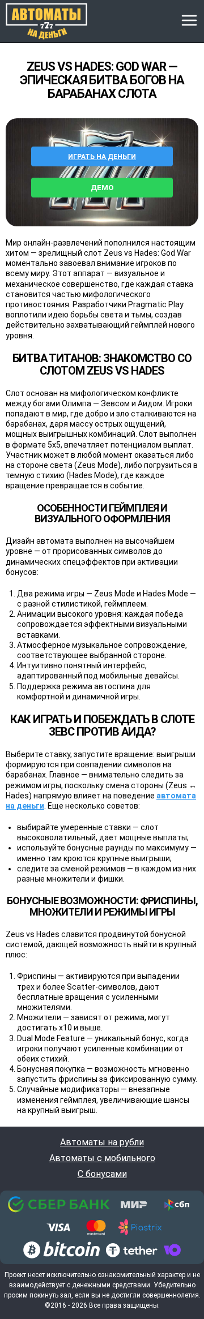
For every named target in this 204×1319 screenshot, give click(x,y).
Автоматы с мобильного (102, 1158)
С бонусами (102, 1174)
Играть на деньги (102, 157)
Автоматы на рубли (102, 1142)
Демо (102, 187)
